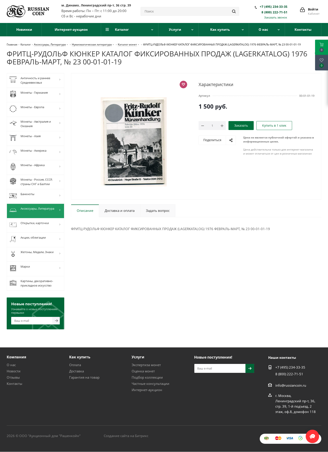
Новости (14, 371)
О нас (11, 365)
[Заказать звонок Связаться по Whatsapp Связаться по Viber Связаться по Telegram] (312, 434)
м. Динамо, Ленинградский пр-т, (96, 5)
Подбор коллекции (147, 377)
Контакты (14, 383)
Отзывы (13, 377)
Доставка (76, 371)
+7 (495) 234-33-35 (273, 7)
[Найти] (233, 11)
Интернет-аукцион (147, 390)
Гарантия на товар (84, 377)
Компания (16, 357)
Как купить (79, 357)
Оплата (75, 365)
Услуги (138, 357)
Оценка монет (143, 371)
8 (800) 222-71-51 (274, 12)
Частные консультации (150, 383)
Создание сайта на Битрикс (126, 435)
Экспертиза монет (146, 365)
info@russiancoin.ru (290, 385)
